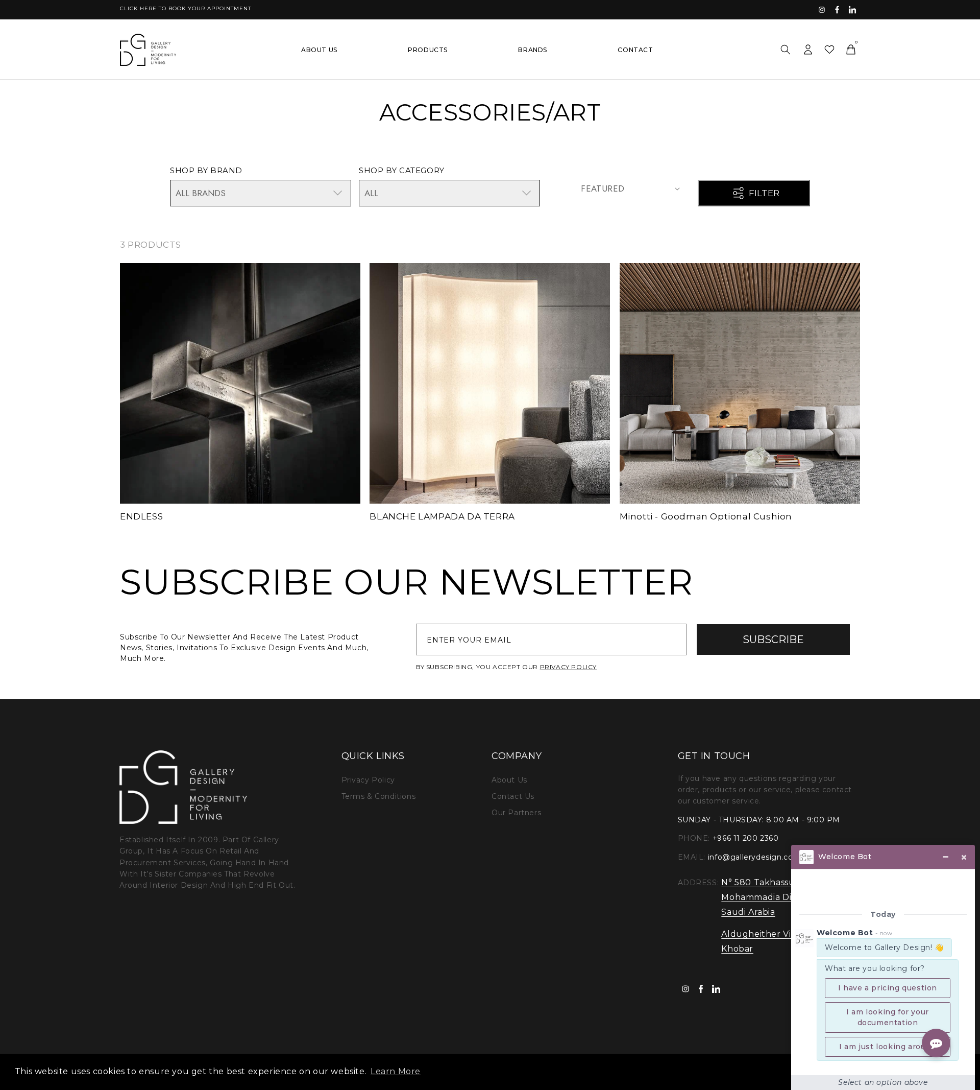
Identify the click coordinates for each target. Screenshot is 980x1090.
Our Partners (516, 812)
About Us (509, 780)
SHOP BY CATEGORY (402, 170)
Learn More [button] (396, 1071)
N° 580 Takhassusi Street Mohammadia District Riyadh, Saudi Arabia (784, 897)
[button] (785, 49)
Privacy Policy (368, 780)
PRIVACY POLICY (568, 667)
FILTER (764, 193)
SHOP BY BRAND (206, 170)
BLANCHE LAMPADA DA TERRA (442, 516)
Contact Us (513, 796)
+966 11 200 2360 (746, 838)
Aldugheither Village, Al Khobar (773, 941)
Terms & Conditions (378, 796)
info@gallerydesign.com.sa (759, 857)
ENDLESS (141, 516)
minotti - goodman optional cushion (706, 516)
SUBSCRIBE (773, 639)
